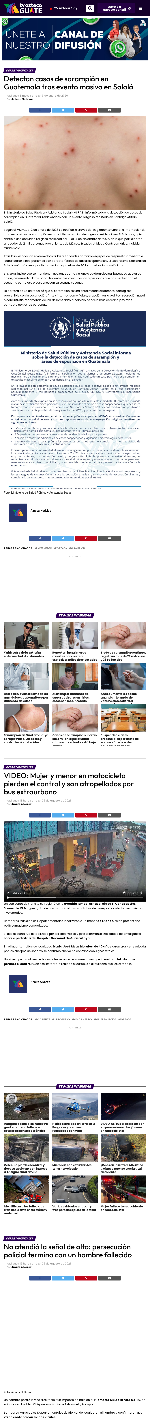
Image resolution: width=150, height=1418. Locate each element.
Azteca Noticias (22, 99)
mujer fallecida (105, 1019)
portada (61, 548)
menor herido (82, 1019)
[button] (90, 8)
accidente (43, 1019)
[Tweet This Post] (63, 110)
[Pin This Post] (86, 110)
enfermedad (44, 548)
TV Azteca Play (65, 8)
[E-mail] (11, 532)
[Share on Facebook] (40, 110)
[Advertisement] (75, 584)
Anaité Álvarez (21, 804)
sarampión (77, 548)
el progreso (61, 1019)
